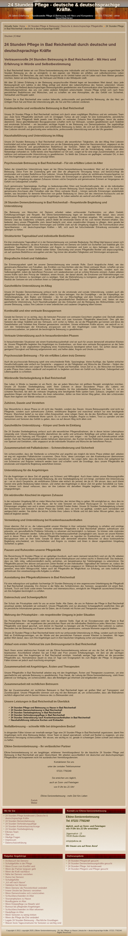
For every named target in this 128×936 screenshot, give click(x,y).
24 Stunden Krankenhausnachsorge (22, 826)
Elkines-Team (11, 832)
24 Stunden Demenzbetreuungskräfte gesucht (90, 863)
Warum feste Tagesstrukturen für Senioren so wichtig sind (33, 923)
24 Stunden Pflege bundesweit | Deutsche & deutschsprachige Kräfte (26, 817)
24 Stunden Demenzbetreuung (19, 821)
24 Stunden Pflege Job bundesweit (85, 866)
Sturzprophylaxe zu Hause (18, 898)
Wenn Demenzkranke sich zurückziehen (24, 893)
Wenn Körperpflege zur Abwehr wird (22, 904)
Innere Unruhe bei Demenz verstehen (23, 890)
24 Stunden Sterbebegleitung (19, 829)
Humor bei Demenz (14, 877)
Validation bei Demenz (16, 885)
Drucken (8, 36)
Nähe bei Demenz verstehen (19, 874)
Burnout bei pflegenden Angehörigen (22, 906)
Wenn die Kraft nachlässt (17, 871)
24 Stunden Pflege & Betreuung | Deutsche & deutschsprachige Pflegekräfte (65, 26)
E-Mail (17, 36)
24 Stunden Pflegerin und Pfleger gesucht (88, 869)
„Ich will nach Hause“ (15, 882)
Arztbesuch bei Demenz (16, 861)
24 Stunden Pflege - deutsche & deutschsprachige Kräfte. (64, 7)
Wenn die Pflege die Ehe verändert (22, 917)
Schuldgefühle (12, 880)
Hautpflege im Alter (14, 912)
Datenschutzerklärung (15, 842)
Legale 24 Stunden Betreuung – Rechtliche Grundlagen (31, 920)
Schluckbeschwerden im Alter (19, 896)
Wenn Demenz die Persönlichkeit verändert (26, 888)
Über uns (9, 834)
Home (22, 26)
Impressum (10, 840)
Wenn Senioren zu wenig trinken (20, 915)
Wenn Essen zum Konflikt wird (20, 866)
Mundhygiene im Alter (15, 901)
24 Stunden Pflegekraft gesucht (83, 861)
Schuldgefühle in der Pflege (18, 863)
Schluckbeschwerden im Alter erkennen (24, 909)
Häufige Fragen (12, 837)
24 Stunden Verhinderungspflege (20, 824)
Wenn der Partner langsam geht (20, 869)
